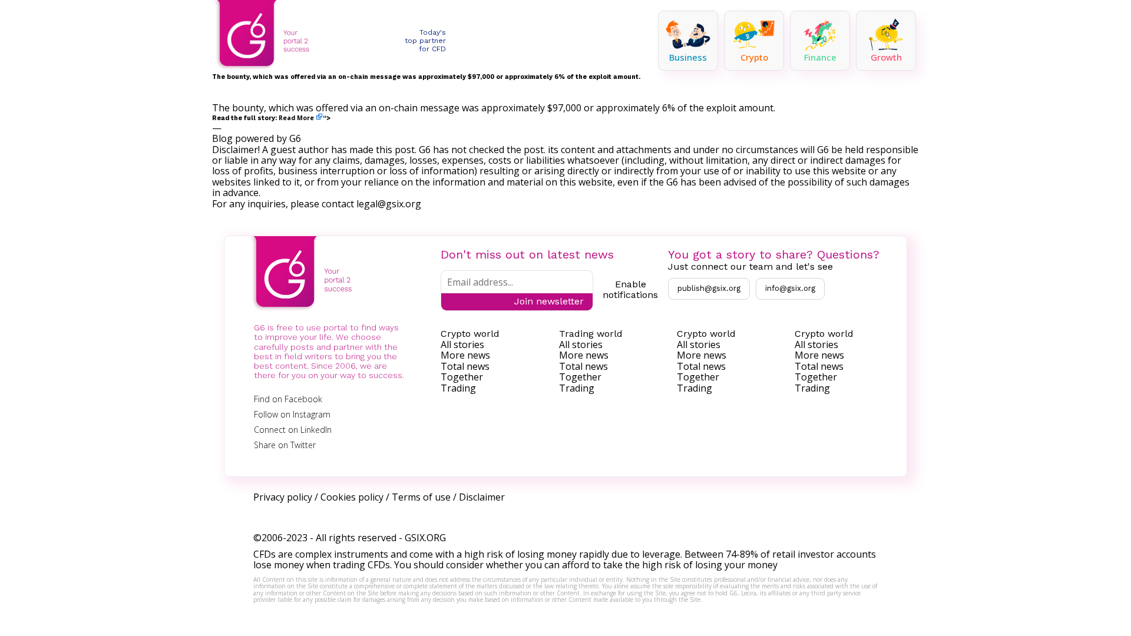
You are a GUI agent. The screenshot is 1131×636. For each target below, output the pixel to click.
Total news (465, 366)
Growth (886, 57)
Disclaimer (482, 497)
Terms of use (421, 497)
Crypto (754, 57)
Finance (820, 57)
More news (465, 355)
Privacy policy (282, 497)
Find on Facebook (288, 399)
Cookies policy (351, 497)
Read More (296, 118)
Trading (458, 388)
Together (462, 377)
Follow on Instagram (292, 414)
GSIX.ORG (425, 537)
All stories (462, 344)
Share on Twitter (285, 444)
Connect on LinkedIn (293, 429)
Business (688, 57)
